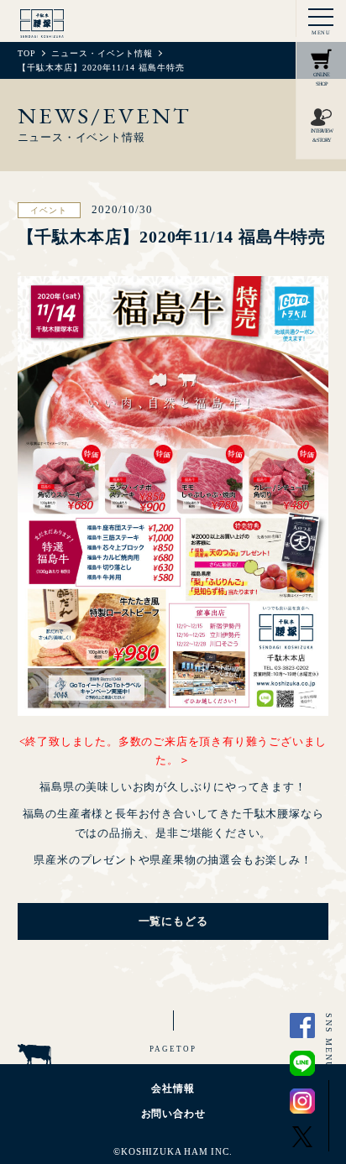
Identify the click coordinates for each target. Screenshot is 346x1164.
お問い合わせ (173, 1114)
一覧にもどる (173, 921)
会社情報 (172, 1088)
